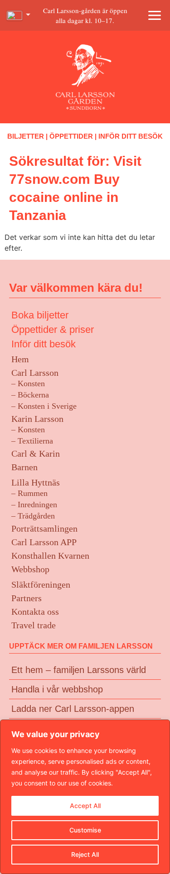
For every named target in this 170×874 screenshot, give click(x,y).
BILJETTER (25, 136)
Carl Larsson (34, 373)
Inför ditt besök (43, 344)
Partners (26, 598)
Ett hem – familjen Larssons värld (78, 670)
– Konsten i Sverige (44, 406)
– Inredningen (34, 504)
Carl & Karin (35, 453)
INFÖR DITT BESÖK (130, 136)
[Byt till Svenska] (18, 16)
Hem (20, 359)
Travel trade (33, 625)
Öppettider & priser (52, 329)
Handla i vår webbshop (57, 689)
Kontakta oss (35, 612)
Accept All (85, 805)
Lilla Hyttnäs (35, 482)
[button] (154, 15)
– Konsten (28, 383)
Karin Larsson (37, 419)
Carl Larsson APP (44, 542)
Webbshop (30, 569)
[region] (85, 797)
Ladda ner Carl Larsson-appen (72, 709)
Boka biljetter (39, 315)
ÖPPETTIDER (71, 136)
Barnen (24, 467)
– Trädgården (33, 515)
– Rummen (29, 493)
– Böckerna (30, 394)
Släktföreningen (40, 584)
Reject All (85, 854)
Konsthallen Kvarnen (50, 556)
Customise (85, 830)
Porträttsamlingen (44, 528)
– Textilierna (32, 440)
